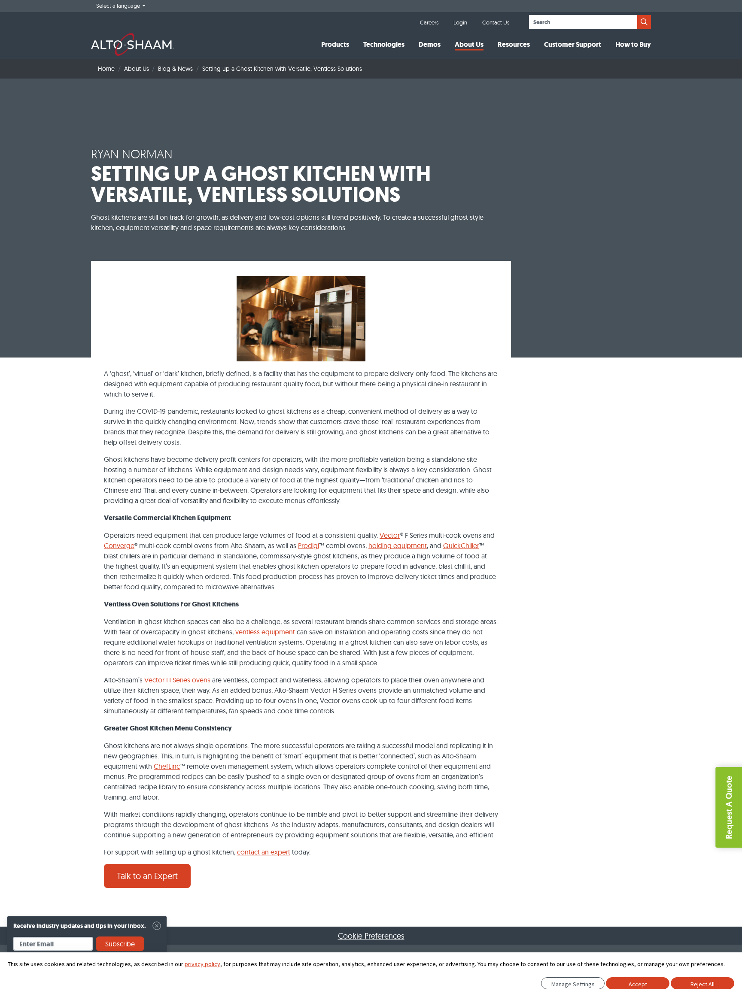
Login (460, 22)
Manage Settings (573, 984)
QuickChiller (461, 545)
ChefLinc (167, 766)
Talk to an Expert (147, 875)
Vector (390, 535)
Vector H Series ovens (177, 680)
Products (335, 44)
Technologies (383, 44)
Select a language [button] (118, 5)
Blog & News (175, 69)
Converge (119, 545)
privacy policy (202, 964)
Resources (514, 44)
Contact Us (495, 22)
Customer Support (572, 44)
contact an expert (263, 852)
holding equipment (397, 545)
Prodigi (308, 545)
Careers (429, 22)
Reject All (702, 984)
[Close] (156, 925)
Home (106, 69)
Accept (638, 984)
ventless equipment (265, 631)
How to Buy (633, 44)
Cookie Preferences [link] (371, 936)
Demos (430, 44)
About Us (469, 44)
